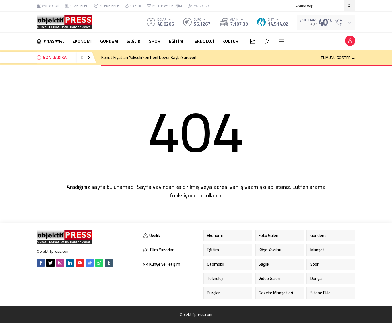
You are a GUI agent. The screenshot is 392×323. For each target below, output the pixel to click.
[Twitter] (50, 263)
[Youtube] (80, 263)
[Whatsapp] (99, 263)
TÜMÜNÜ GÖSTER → (338, 57)
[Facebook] (41, 263)
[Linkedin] (70, 263)
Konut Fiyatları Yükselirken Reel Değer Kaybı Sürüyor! (148, 57)
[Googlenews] (90, 263)
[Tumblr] (109, 263)
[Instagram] (60, 263)
